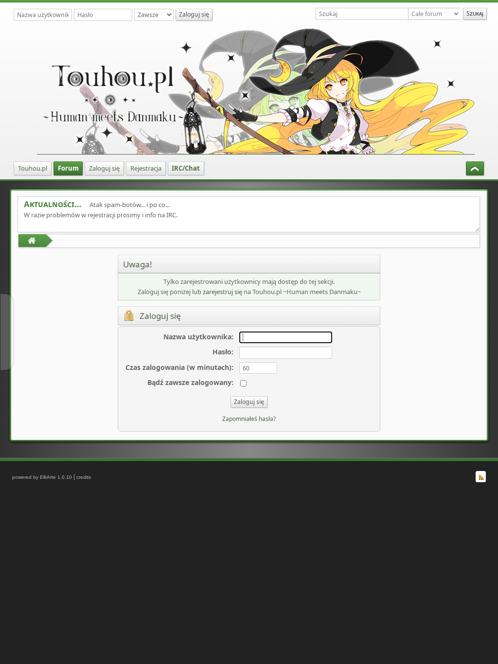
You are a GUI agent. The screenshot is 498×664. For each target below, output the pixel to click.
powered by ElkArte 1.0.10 (42, 477)
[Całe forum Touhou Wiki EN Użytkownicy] (435, 14)
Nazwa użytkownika (197, 336)
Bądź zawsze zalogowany (189, 382)
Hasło (222, 351)
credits (83, 477)
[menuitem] (33, 168)
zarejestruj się (222, 291)
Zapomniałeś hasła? (249, 419)
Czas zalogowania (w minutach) (178, 367)
